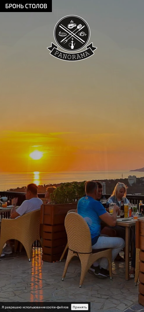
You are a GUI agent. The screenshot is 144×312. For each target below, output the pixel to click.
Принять (80, 307)
